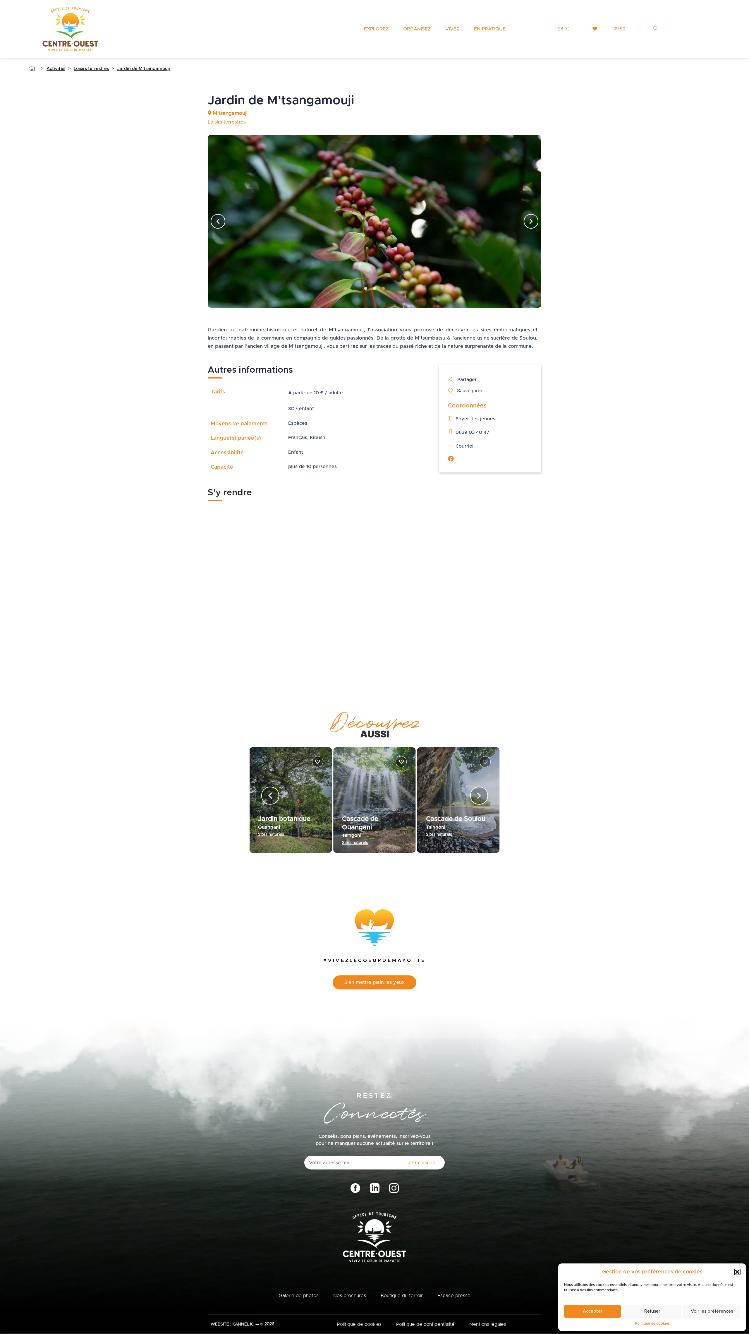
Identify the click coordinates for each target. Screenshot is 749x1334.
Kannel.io (243, 1324)
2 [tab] (374, 289)
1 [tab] (366, 289)
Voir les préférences (712, 1311)
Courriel (464, 446)
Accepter (592, 1311)
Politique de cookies (652, 1323)
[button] (737, 1272)
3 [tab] (383, 289)
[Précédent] (218, 221)
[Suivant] (531, 221)
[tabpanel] (374, 221)
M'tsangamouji (230, 113)
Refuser (652, 1311)
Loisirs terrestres (91, 68)
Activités (56, 68)
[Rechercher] (653, 28)
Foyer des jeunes (475, 419)
